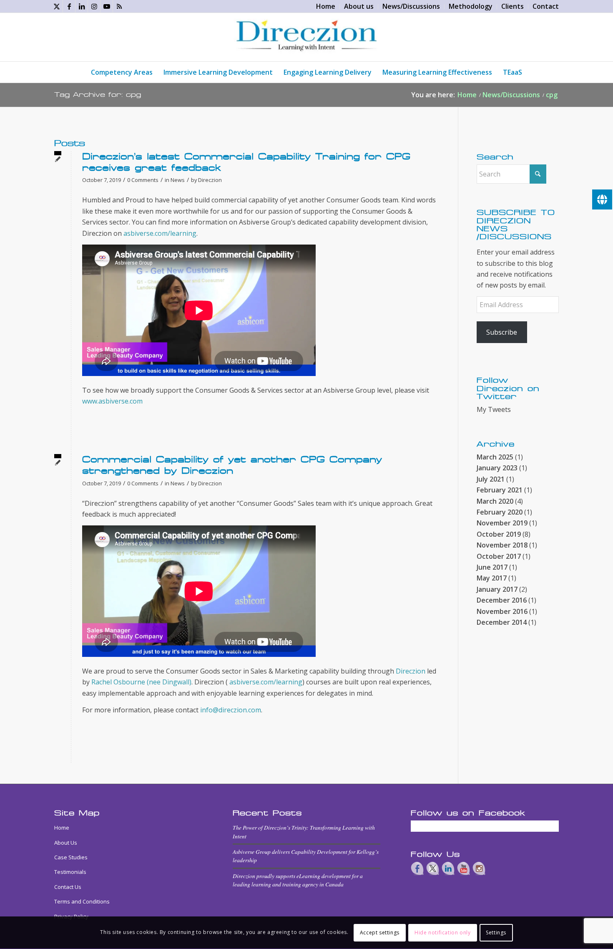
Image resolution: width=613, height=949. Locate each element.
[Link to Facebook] (69, 6)
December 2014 (502, 622)
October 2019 (499, 534)
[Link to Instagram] (94, 6)
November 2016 (502, 611)
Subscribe (501, 332)
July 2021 (491, 479)
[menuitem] (326, 6)
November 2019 (502, 523)
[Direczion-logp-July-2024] (306, 37)
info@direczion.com (230, 709)
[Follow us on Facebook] (417, 868)
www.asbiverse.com (112, 401)
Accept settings (379, 932)
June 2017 (492, 567)
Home (61, 827)
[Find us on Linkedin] (448, 868)
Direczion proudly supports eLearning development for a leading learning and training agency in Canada (298, 880)
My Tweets (494, 409)
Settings (496, 932)
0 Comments (142, 180)
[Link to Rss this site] (119, 6)
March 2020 (495, 501)
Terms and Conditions (82, 901)
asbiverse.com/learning (159, 233)
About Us (65, 842)
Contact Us (67, 887)
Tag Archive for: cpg (97, 94)
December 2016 (502, 600)
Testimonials (70, 872)
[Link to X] (56, 6)
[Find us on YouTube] (463, 868)
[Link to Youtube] (106, 6)
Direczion (210, 180)
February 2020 (500, 512)
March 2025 (495, 457)
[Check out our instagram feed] (479, 868)
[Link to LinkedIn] (81, 6)
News (178, 180)
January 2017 (497, 589)
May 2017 (492, 578)
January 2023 (497, 467)
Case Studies (71, 857)
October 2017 (499, 556)
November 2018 (502, 545)
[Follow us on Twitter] (433, 868)
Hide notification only (442, 932)
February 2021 (500, 490)
